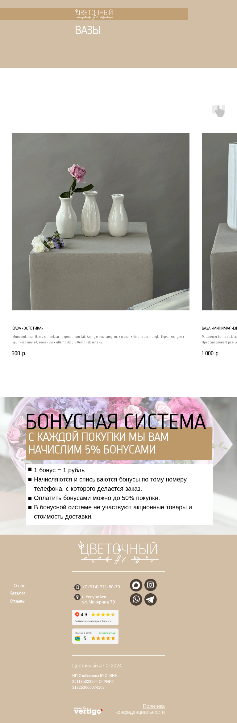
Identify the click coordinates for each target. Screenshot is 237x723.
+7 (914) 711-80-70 (101, 586)
